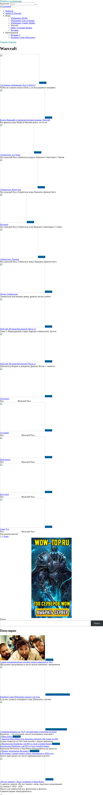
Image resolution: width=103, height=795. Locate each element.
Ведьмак (15, 30)
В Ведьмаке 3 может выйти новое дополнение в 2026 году (27, 753)
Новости (9, 11)
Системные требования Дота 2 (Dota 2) (18, 85)
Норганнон (5, 459)
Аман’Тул (4, 529)
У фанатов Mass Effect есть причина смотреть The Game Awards (29, 739)
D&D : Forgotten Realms (21, 28)
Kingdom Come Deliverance (23, 37)
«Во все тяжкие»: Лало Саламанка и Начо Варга (22, 782)
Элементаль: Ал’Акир (10, 155)
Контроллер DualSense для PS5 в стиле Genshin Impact (24, 746)
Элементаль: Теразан (9, 259)
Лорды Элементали (9, 294)
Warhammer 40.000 (19, 18)
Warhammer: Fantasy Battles (23, 23)
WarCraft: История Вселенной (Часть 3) (18, 329)
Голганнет (4, 398)
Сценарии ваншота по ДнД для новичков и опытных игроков (28, 732)
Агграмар (4, 433)
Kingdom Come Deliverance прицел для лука (20, 697)
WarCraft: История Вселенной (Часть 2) (18, 364)
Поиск (3, 619)
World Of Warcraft (13, 13)
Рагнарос (4, 224)
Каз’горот (4, 494)
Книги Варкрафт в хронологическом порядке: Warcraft (25, 120)
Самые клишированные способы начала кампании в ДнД (26, 662)
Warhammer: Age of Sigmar (22, 20)
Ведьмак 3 (15, 35)
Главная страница (8, 42)
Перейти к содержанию (11, 1)
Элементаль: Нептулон (10, 189)
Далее (6, 536)
